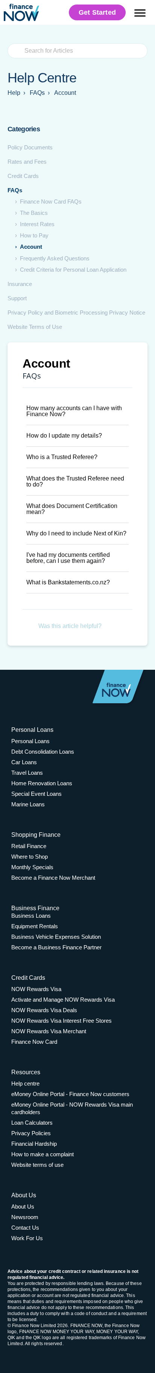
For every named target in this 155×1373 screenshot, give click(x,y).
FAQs (15, 190)
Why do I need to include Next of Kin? (76, 533)
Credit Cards (23, 176)
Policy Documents (30, 147)
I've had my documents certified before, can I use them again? (68, 558)
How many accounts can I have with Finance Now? (74, 411)
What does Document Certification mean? (71, 509)
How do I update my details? (64, 435)
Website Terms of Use (35, 327)
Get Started (97, 12)
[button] (77, 411)
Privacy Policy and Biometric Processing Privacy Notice (76, 312)
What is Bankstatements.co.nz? (68, 582)
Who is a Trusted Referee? (61, 457)
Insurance (20, 284)
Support (17, 298)
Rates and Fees (27, 161)
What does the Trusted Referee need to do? (75, 481)
